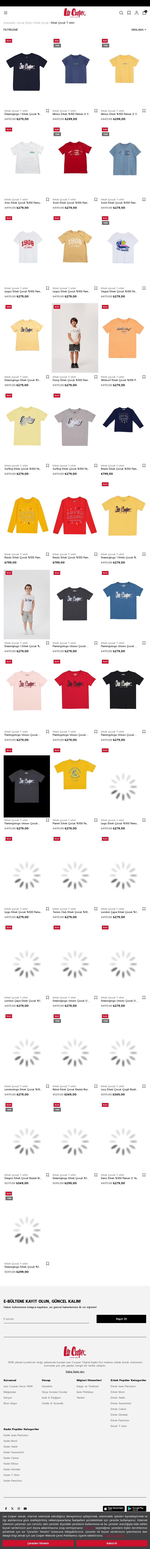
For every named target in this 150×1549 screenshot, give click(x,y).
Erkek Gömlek (119, 1415)
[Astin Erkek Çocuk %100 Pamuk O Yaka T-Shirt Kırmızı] (75, 160)
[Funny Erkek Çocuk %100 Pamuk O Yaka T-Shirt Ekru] (75, 338)
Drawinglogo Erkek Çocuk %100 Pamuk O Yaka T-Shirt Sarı (23, 380)
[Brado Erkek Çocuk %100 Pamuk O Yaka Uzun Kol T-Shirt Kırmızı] (75, 515)
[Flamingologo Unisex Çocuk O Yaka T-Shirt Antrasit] (27, 781)
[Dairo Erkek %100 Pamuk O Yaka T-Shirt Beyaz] (123, 1136)
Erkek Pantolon (120, 1420)
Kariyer (8, 1398)
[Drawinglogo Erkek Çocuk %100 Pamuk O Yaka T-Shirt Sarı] (27, 338)
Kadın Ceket (11, 1458)
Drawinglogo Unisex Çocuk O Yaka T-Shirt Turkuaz (119, 1001)
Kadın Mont (10, 1441)
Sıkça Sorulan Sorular (54, 1392)
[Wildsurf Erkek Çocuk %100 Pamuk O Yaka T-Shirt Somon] (123, 338)
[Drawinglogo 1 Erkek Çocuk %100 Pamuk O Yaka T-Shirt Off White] (27, 604)
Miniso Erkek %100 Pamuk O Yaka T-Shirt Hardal (119, 114)
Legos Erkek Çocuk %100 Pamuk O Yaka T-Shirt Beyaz (23, 291)
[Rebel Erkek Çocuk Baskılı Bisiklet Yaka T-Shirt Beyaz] (75, 1047)
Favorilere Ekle (47, 111)
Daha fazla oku (75, 1371)
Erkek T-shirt (119, 1426)
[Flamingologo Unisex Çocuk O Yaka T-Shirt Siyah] (123, 692)
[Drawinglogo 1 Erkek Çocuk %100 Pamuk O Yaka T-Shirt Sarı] (123, 515)
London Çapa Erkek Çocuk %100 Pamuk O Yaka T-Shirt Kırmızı (23, 1001)
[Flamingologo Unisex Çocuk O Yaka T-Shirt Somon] (27, 692)
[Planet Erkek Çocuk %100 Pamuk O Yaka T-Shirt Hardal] (75, 781)
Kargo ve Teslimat (88, 1386)
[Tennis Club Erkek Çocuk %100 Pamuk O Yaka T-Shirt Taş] (75, 870)
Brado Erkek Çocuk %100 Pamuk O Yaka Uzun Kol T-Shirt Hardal (23, 557)
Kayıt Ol (121, 1319)
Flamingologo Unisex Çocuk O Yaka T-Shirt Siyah (119, 735)
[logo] (75, 1352)
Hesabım (47, 1386)
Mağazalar (10, 1392)
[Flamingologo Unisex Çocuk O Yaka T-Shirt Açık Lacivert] (75, 604)
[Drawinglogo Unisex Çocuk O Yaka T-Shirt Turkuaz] (123, 958)
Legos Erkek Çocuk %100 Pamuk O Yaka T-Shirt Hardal (71, 291)
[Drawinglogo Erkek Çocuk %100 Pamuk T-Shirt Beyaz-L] (75, 1136)
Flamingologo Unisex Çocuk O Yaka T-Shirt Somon (23, 735)
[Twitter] (12, 1508)
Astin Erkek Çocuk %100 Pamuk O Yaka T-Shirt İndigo (119, 203)
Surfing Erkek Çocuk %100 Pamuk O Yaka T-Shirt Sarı (23, 469)
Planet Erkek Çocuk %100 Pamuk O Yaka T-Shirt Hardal (71, 823)
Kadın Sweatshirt (14, 1452)
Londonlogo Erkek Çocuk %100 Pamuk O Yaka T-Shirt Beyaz (23, 1089)
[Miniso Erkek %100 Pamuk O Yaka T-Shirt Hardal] (123, 72)
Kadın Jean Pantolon (16, 1435)
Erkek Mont (118, 1392)
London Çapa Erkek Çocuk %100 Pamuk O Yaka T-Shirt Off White (119, 912)
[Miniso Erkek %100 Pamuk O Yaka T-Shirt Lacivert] (75, 72)
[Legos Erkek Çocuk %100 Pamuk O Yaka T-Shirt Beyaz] (27, 249)
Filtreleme (11, 30)
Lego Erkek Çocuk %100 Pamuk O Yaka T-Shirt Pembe (23, 912)
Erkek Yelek (118, 1398)
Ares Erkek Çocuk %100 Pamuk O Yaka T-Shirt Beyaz (23, 203)
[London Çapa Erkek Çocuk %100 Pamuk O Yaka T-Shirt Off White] (123, 870)
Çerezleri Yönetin (38, 1543)
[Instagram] (18, 1508)
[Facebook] (6, 1508)
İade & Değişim (51, 1398)
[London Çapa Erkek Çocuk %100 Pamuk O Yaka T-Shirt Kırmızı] (27, 958)
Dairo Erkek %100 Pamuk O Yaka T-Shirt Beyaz (119, 1178)
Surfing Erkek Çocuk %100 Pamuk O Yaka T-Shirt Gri (71, 469)
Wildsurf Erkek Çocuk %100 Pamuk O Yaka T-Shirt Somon (119, 380)
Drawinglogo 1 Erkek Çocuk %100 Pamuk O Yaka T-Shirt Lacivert (23, 114)
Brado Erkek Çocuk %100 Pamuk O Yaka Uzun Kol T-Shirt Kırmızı (71, 557)
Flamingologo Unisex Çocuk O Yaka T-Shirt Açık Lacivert (71, 646)
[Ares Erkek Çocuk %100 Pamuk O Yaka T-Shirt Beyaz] (27, 160)
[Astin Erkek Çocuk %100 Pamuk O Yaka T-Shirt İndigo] (123, 160)
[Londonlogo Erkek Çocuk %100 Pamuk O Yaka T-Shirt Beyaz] (27, 1047)
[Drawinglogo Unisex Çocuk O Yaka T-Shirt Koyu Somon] (75, 958)
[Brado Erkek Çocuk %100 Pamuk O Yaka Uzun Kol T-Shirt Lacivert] (123, 426)
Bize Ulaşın (10, 1403)
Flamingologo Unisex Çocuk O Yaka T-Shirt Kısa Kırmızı (71, 735)
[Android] (136, 1509)
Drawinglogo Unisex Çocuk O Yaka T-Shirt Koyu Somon (71, 1001)
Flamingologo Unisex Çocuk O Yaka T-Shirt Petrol (119, 646)
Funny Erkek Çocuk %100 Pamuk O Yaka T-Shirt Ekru (71, 380)
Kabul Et (112, 1543)
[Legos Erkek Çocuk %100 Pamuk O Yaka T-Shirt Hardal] (75, 249)
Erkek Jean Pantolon (123, 1386)
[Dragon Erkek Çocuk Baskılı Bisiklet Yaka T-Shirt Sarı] (27, 1136)
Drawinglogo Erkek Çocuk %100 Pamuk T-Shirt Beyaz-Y (23, 1267)
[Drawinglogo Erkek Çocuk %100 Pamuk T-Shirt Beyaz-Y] (27, 1224)
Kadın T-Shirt (12, 1475)
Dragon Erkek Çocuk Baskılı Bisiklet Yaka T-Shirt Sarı (23, 1178)
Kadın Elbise (11, 1464)
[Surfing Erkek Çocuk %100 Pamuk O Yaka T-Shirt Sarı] (27, 426)
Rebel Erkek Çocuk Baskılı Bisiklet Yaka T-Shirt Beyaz (71, 1089)
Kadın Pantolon (13, 1481)
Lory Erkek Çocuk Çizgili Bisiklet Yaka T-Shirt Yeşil (119, 1089)
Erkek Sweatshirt (121, 1403)
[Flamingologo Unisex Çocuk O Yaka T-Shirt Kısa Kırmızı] (75, 692)
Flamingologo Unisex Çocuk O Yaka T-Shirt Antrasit (23, 823)
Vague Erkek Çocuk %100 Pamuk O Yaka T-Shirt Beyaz (119, 291)
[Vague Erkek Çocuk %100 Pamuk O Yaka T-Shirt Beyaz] (123, 249)
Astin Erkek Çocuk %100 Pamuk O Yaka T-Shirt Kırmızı (71, 203)
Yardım (81, 1398)
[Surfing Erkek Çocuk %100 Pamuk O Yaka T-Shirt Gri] (75, 426)
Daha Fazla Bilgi (115, 1535)
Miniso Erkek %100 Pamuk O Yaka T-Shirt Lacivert (71, 114)
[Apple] (114, 1509)
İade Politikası (85, 1392)
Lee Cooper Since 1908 (18, 1386)
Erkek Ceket (118, 1409)
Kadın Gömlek (12, 1469)
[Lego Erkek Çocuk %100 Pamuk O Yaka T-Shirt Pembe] (27, 870)
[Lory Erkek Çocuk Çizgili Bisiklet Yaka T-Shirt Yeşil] (123, 1047)
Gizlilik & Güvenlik (52, 1403)
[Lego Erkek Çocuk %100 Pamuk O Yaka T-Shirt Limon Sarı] (123, 781)
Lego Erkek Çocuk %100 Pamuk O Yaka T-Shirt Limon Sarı (119, 823)
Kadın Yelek (11, 1447)
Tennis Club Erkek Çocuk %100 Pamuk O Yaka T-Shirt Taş (71, 912)
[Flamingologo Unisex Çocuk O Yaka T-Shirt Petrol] (123, 604)
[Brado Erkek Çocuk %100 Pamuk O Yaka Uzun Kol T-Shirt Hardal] (27, 515)
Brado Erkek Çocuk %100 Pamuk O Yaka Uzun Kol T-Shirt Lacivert (119, 469)
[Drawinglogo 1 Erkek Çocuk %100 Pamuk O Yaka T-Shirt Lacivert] (27, 72)
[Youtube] (25, 1508)
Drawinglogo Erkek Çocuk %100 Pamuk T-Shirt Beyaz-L (71, 1178)
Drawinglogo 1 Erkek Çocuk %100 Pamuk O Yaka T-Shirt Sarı (119, 557)
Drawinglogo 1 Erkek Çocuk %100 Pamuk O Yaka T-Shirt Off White (23, 646)
